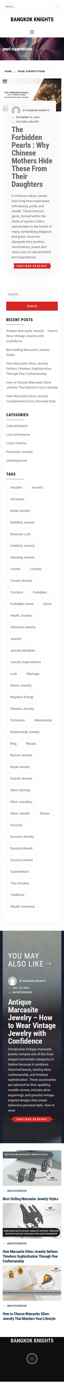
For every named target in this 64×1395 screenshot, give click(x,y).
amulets (16, 487)
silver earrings (20, 790)
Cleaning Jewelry (22, 557)
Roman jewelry (21, 755)
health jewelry (21, 615)
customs (16, 592)
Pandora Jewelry (22, 709)
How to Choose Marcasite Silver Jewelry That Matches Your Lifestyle (32, 385)
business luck (20, 534)
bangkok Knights (32, 19)
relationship (43, 720)
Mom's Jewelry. (21, 685)
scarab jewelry (21, 778)
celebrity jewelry (22, 545)
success (16, 825)
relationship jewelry (25, 732)
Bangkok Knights (38, 110)
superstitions (19, 871)
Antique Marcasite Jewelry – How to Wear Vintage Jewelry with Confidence (32, 336)
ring (13, 743)
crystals (35, 569)
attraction (17, 499)
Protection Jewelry (19, 452)
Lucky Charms (16, 443)
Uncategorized (16, 460)
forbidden (40, 592)
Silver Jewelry (20, 813)
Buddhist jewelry (22, 522)
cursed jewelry (21, 580)
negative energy (22, 697)
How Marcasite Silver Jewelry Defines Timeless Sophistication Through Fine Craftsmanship (29, 369)
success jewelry (22, 836)
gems (47, 604)
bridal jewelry (20, 511)
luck (13, 674)
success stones (21, 860)
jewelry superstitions (25, 662)
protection (17, 720)
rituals (31, 743)
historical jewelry (23, 627)
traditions (17, 895)
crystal (15, 569)
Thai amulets (19, 883)
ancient (37, 487)
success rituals (21, 848)
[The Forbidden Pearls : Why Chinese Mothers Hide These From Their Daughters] (32, 95)
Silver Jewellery (21, 802)
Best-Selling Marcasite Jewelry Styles (28, 352)
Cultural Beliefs (27, 121)
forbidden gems (22, 604)
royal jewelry (20, 767)
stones (45, 813)
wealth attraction (22, 906)
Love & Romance (18, 434)
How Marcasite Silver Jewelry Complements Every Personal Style (31, 398)
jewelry (16, 639)
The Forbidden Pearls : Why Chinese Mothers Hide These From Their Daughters (32, 157)
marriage (33, 674)
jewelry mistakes (22, 650)
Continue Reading (31, 266)
